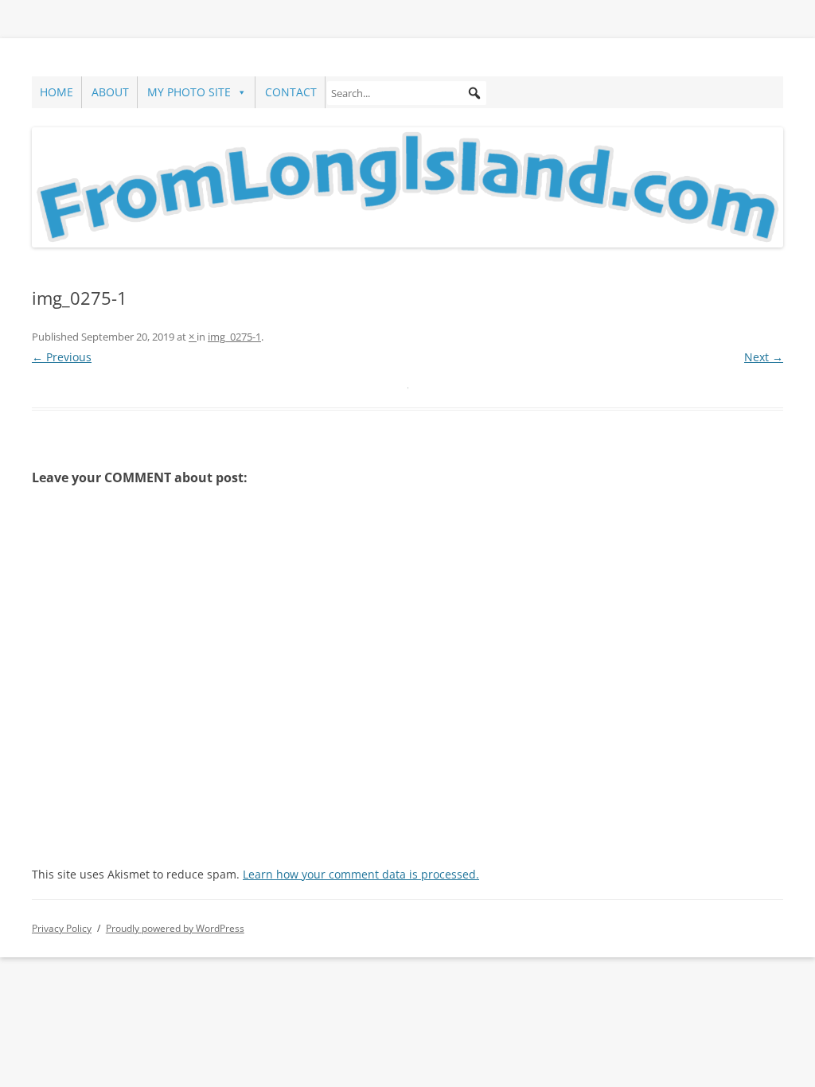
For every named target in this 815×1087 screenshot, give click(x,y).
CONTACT (291, 91)
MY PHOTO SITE (189, 91)
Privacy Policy (62, 928)
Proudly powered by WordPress (175, 928)
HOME (56, 91)
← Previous (62, 356)
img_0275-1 (234, 336)
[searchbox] (406, 93)
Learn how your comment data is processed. (361, 874)
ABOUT (110, 91)
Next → (763, 356)
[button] (474, 93)
